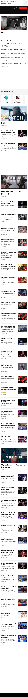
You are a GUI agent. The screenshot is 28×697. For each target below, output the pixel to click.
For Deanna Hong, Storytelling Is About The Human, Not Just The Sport (12, 58)
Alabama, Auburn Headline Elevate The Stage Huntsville (13, 44)
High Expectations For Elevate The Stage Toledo (13, 53)
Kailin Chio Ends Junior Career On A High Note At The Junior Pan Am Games (14, 63)
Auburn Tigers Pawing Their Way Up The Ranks (13, 49)
